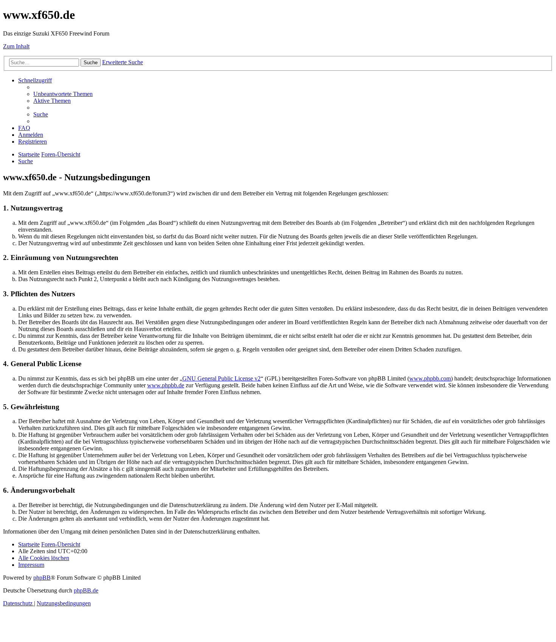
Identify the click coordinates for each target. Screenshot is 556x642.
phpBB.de (86, 590)
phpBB (42, 577)
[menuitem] (63, 94)
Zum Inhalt (16, 46)
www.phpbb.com (430, 378)
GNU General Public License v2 (221, 378)
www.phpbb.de (165, 385)
